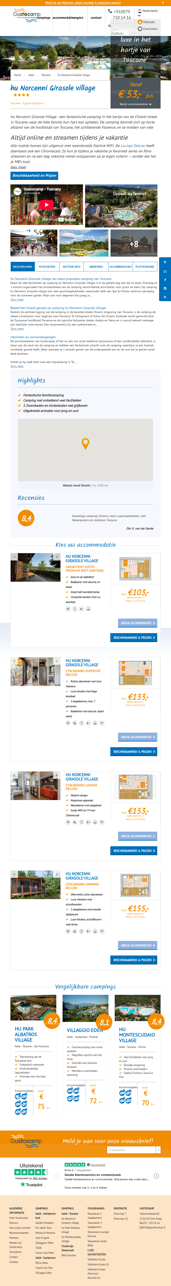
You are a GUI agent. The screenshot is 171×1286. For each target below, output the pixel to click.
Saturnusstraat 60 (149, 1213)
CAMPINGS (41, 1208)
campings (43, 17)
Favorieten (150, 29)
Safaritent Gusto (97, 1259)
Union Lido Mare (44, 1252)
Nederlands (150, 11)
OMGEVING (96, 266)
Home (17, 75)
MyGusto (149, 22)
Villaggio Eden (43, 1272)
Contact (13, 1257)
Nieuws (13, 1222)
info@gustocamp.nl (154, 1227)
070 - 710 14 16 (151, 1223)
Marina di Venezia (45, 1232)
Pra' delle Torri (43, 1227)
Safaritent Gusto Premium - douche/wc (97, 1273)
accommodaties (61, 17)
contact (96, 17)
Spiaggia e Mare (44, 1242)
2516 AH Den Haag (151, 1218)
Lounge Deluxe (133, 145)
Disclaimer (15, 1252)
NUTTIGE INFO (71, 266)
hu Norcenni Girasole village (74, 75)
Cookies (13, 1262)
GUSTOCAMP (147, 1208)
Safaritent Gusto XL (98, 1264)
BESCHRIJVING (22, 266)
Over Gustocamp (18, 1217)
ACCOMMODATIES (120, 266)
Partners (14, 1237)
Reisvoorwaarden (19, 1232)
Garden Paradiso (44, 1222)
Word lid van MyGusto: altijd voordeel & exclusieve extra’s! (83, 3)
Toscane (45, 75)
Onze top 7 (120, 1213)
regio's (78, 17)
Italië (31, 75)
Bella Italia (41, 1262)
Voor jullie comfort (19, 1227)
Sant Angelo (42, 1237)
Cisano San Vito (44, 1267)
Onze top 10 (121, 1218)
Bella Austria (69, 1255)
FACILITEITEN (47, 266)
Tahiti (38, 1247)
